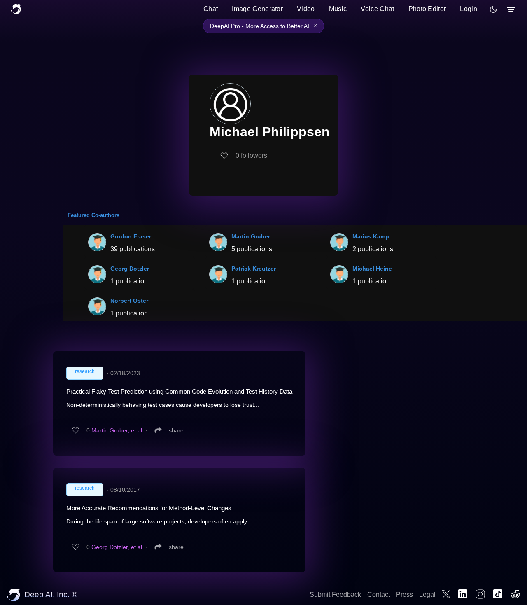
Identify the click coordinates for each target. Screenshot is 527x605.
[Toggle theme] (493, 9)
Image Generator (257, 8)
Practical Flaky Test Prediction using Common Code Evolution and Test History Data (179, 391)
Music (338, 8)
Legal (427, 594)
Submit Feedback (335, 594)
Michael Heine (372, 268)
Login (468, 8)
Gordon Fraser (130, 236)
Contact (378, 594)
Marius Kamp (370, 236)
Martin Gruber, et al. (117, 430)
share (176, 430)
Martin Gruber (250, 236)
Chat (210, 8)
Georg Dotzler (129, 268)
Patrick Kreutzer (253, 268)
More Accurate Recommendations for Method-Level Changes (148, 508)
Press (404, 594)
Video (306, 8)
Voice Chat (377, 8)
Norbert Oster (129, 300)
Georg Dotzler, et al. (117, 547)
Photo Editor (427, 8)
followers (251, 155)
